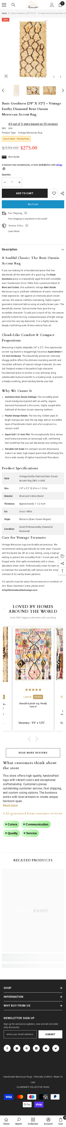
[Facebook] (7, 1048)
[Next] (60, 77)
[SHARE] (61, 193)
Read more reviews (33, 753)
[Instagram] (16, 1048)
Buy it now (33, 204)
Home (4, 13)
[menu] (4, 5)
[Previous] (54, 77)
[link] (33, 960)
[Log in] (52, 5)
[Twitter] (55, 1048)
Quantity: (6, 174)
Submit (50, 1034)
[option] (33, 49)
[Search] (13, 5)
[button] (30, 739)
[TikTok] (36, 1048)
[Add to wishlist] (54, 193)
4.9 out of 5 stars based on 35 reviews (33, 124)
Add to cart (25, 193)
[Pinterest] (26, 1048)
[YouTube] (46, 1048)
